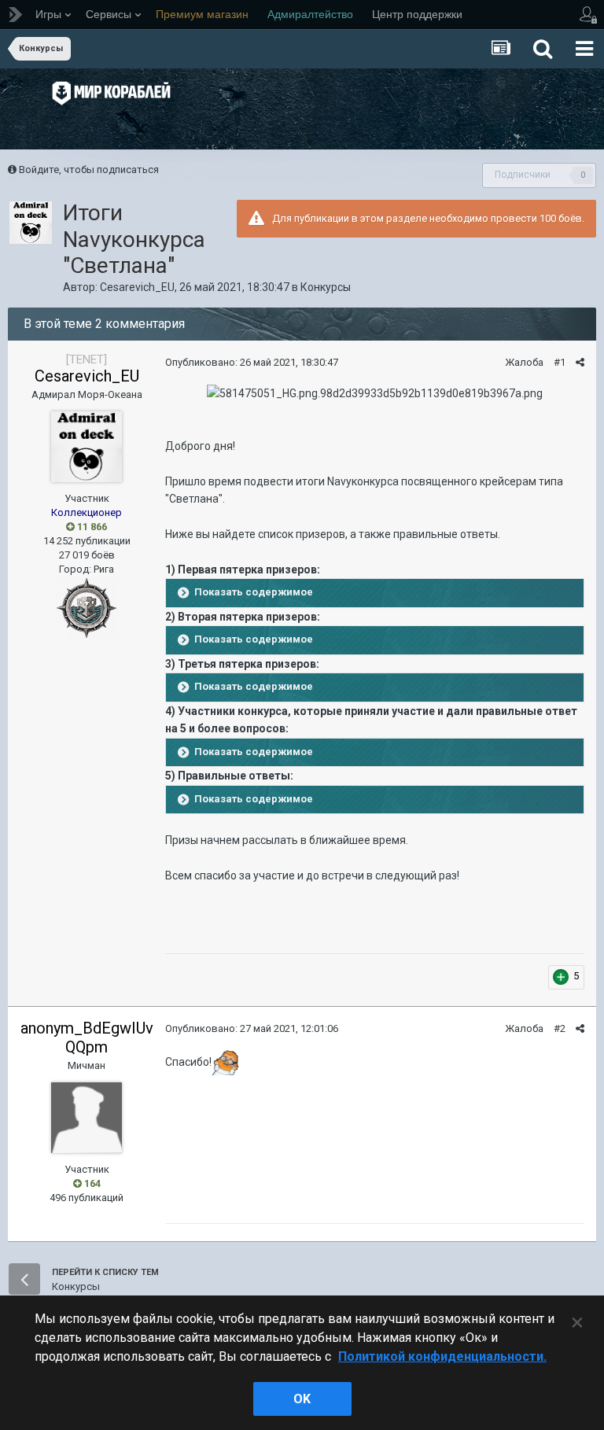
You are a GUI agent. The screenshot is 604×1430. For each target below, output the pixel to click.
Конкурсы (325, 287)
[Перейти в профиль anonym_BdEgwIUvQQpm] (86, 1117)
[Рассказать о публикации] (580, 362)
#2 (559, 1028)
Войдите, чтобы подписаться (89, 169)
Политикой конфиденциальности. (442, 1356)
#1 (559, 362)
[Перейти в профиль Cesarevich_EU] (30, 222)
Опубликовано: (251, 362)
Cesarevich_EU (137, 287)
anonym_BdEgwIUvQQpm (86, 1037)
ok (302, 1398)
